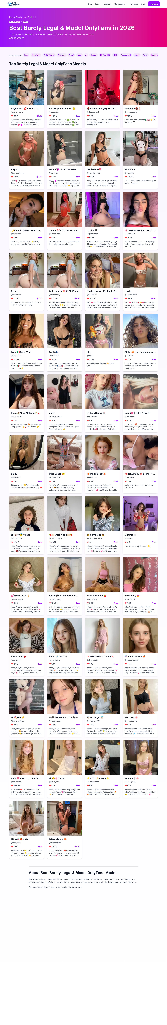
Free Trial (36, 55)
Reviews (134, 4)
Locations (106, 4)
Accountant (126, 55)
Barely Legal (14, 22)
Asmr (145, 55)
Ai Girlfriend (49, 55)
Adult (137, 55)
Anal (79, 55)
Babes (93, 55)
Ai (86, 55)
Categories (119, 4)
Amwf (71, 55)
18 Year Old (105, 55)
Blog (143, 4)
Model (25, 22)
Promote (154, 4)
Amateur (61, 55)
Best (90, 4)
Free (97, 4)
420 (115, 55)
